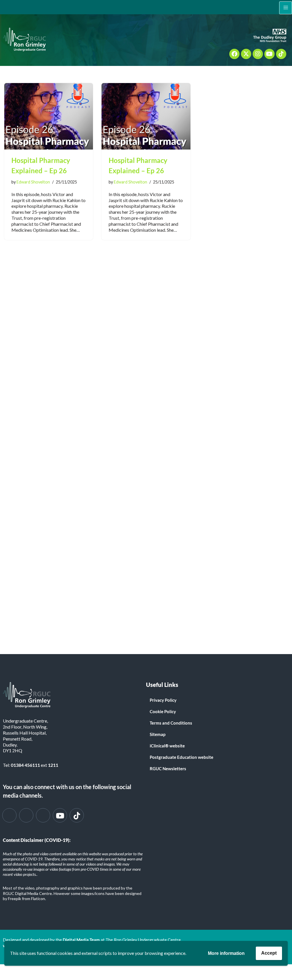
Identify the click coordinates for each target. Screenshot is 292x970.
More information (226, 953)
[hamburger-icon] (285, 7)
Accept (269, 953)
